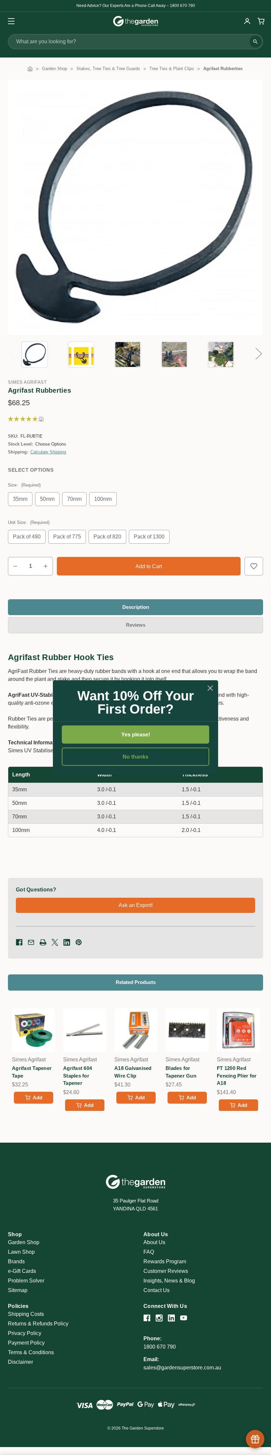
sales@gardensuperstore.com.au (182, 1367)
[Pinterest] (78, 942)
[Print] (43, 942)
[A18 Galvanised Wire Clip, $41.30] (136, 1030)
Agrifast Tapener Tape (32, 1072)
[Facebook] (19, 942)
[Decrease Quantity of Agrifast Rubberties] (15, 566)
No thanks (135, 757)
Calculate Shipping (48, 452)
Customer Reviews (165, 1271)
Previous (12, 353)
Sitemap (17, 1290)
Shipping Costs (26, 1314)
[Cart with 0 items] (260, 21)
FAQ (148, 1252)
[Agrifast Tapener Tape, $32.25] (33, 1030)
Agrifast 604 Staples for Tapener (77, 1075)
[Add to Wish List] (254, 566)
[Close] (210, 688)
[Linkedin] (66, 942)
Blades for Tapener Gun (181, 1072)
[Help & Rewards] (255, 1439)
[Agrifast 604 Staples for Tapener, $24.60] (84, 1030)
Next (258, 353)
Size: (24, 485)
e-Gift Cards (22, 1271)
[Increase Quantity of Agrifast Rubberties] (46, 566)
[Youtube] (183, 1318)
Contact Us (156, 1290)
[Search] (255, 42)
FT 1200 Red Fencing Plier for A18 (236, 1075)
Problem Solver (26, 1280)
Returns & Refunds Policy (38, 1323)
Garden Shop (23, 1242)
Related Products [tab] (136, 982)
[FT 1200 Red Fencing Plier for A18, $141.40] (238, 1030)
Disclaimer (20, 1362)
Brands (16, 1261)
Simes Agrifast (27, 382)
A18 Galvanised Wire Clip (133, 1072)
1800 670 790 (159, 1347)
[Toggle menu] (9, 21)
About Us (154, 1242)
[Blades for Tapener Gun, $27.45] (187, 1030)
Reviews (135, 625)
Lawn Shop (21, 1252)
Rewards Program (164, 1261)
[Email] (31, 942)
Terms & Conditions (31, 1352)
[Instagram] (159, 1318)
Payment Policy (26, 1343)
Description (135, 607)
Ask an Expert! (136, 905)
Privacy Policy (24, 1333)
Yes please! (135, 734)
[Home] (30, 68)
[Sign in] (247, 21)
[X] (55, 942)
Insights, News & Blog (169, 1280)
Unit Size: (29, 522)
